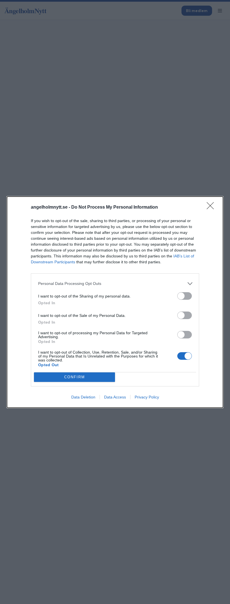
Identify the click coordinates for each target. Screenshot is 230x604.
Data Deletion (83, 397)
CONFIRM (74, 377)
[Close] (212, 207)
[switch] (184, 296)
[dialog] (115, 302)
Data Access (115, 397)
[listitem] (115, 284)
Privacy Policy (147, 397)
